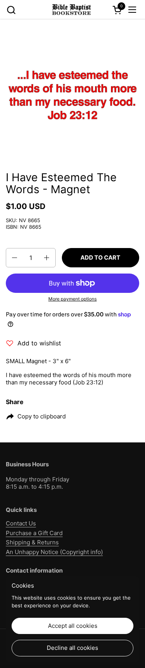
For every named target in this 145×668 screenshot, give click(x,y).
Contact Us (21, 523)
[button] (11, 10)
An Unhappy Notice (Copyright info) (54, 552)
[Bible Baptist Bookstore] (71, 9)
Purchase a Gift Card (34, 533)
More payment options (72, 299)
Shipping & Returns (32, 542)
